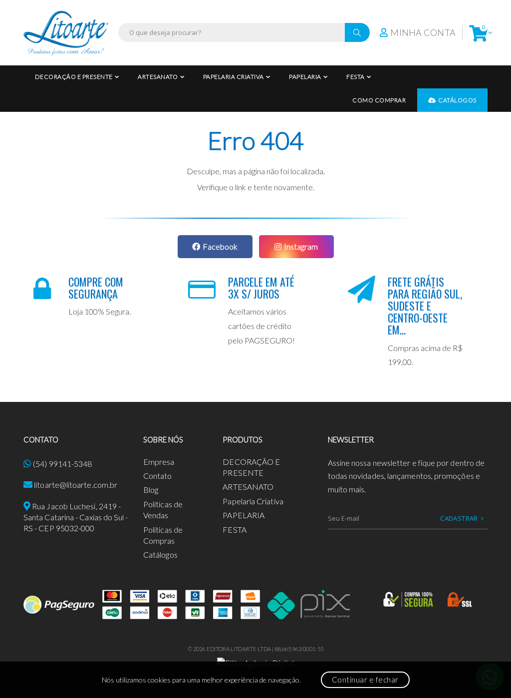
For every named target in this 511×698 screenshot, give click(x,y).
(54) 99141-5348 (62, 463)
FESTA (355, 76)
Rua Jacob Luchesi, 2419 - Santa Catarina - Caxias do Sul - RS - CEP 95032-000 (75, 517)
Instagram (301, 246)
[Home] (65, 32)
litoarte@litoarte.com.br (75, 484)
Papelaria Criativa (233, 76)
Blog (150, 489)
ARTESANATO (158, 76)
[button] (478, 32)
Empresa (159, 461)
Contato (157, 475)
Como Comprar (379, 100)
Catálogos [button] (457, 100)
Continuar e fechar (365, 679)
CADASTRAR (459, 518)
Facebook (220, 246)
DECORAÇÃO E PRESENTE (74, 76)
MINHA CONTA (423, 32)
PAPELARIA (305, 76)
